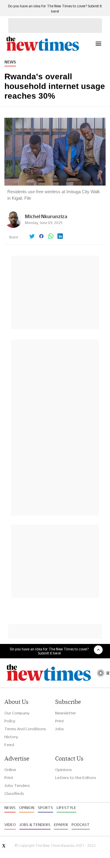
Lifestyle (66, 807)
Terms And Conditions (25, 728)
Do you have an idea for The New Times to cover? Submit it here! (49, 651)
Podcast (81, 824)
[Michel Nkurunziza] (13, 226)
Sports (45, 807)
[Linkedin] (60, 237)
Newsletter (65, 713)
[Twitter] (32, 237)
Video (10, 824)
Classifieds (14, 793)
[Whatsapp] (50, 237)
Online (10, 769)
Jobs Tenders (17, 785)
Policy (9, 721)
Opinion (26, 807)
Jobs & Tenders (34, 824)
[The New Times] (42, 50)
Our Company (16, 713)
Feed (9, 744)
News (10, 62)
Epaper (61, 824)
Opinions (63, 769)
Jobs (59, 728)
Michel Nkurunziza (46, 216)
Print (59, 721)
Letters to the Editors (75, 777)
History (11, 736)
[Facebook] (41, 237)
